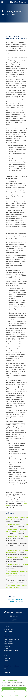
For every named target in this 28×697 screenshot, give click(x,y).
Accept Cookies (14, 688)
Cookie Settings (14, 695)
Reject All (14, 691)
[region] (14, 686)
